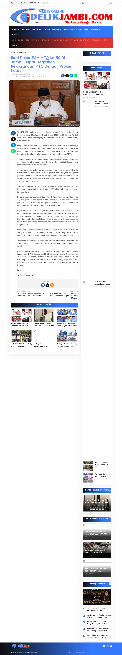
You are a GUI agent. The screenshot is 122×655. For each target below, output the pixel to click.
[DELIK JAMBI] (61, 16)
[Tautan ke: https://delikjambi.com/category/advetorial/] (110, 67)
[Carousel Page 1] (91, 509)
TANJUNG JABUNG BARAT (28, 76)
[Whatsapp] (75, 75)
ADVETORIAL (15, 76)
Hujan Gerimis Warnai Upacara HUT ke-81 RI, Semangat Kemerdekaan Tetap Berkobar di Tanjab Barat (21, 324)
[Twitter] (47, 285)
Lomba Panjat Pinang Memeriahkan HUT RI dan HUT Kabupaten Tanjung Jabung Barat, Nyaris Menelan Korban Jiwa (44, 324)
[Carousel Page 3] (97, 509)
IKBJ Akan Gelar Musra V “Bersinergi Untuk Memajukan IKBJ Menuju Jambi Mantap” (63, 294)
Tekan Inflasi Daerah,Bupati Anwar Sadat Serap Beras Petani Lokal (30, 293)
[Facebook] (43, 285)
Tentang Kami (80, 653)
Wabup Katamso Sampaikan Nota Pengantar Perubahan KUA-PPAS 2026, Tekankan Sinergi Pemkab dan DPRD (44, 345)
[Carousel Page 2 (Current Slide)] (94, 509)
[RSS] (52, 285)
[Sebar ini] (63, 75)
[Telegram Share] (71, 75)
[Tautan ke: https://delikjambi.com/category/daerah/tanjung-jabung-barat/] (110, 489)
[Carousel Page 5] (103, 509)
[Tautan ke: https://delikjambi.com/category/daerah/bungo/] (110, 518)
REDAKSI (69, 653)
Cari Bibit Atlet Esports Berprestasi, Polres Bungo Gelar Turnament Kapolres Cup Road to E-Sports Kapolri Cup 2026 (98, 609)
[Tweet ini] (67, 75)
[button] (111, 3)
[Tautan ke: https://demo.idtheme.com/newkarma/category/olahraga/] (110, 583)
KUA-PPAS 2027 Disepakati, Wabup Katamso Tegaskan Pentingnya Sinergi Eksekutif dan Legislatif (21, 345)
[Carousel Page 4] (100, 509)
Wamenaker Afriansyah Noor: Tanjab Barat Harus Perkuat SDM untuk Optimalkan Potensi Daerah (67, 324)
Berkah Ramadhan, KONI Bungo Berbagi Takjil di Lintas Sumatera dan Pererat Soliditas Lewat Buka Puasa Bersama (98, 623)
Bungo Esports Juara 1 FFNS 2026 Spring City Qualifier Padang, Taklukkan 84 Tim (98, 629)
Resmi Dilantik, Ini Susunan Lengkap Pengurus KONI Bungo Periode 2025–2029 (97, 636)
